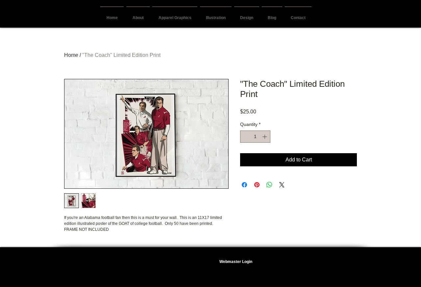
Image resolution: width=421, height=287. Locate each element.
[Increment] (265, 136)
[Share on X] (282, 185)
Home (71, 55)
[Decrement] (245, 136)
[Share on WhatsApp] (269, 185)
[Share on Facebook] (244, 185)
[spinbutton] (255, 136)
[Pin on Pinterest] (257, 185)
